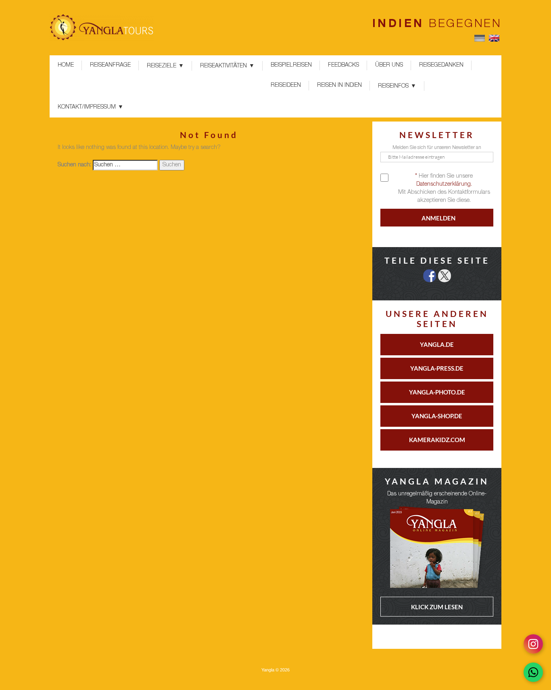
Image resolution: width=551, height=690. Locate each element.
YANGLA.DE (437, 344)
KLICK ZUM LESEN (437, 606)
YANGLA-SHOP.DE (436, 415)
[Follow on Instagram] (533, 644)
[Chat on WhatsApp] (533, 672)
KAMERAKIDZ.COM (437, 439)
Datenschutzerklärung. (444, 184)
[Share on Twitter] (444, 275)
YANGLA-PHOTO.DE (437, 392)
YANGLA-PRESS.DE (436, 368)
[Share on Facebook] (429, 275)
